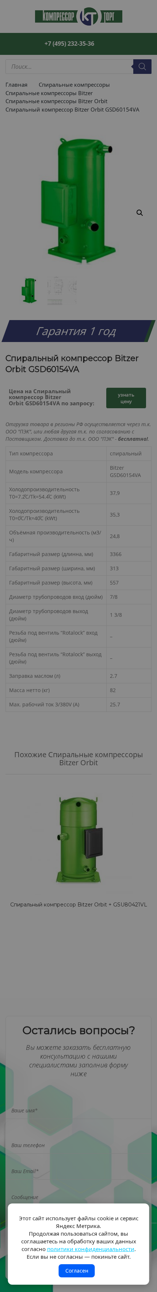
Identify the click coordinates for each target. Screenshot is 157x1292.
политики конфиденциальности (90, 1248)
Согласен (76, 1270)
